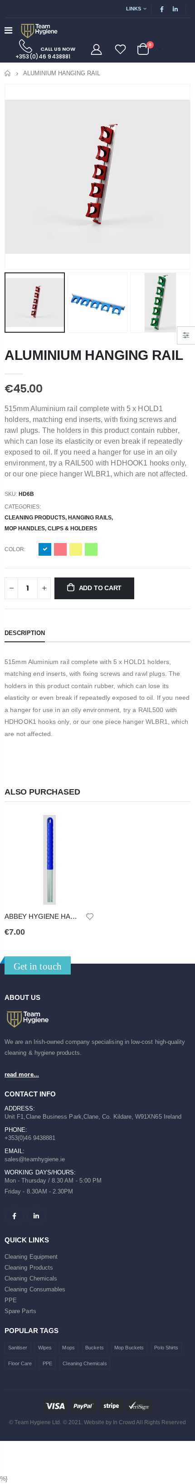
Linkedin (36, 1216)
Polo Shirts (166, 1347)
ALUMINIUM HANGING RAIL (94, 355)
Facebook (14, 1216)
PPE (11, 1300)
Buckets (94, 1347)
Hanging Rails (90, 517)
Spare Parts (20, 1311)
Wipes (45, 1347)
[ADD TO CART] (79, 830)
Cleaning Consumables (35, 1289)
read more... (22, 1074)
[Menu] (8, 30)
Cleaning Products (35, 517)
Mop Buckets (129, 1347)
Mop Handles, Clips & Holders (51, 528)
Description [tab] (25, 633)
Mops (68, 1347)
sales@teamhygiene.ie (35, 1159)
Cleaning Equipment (31, 1256)
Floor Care (20, 1363)
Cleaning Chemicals (31, 1278)
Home (8, 73)
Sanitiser (18, 1347)
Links (133, 8)
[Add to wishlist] (89, 916)
